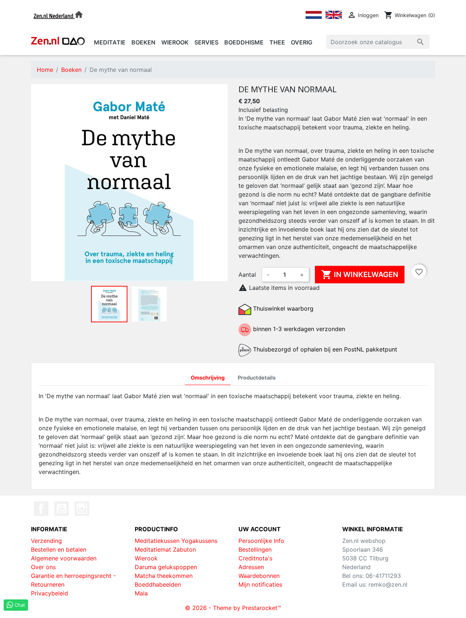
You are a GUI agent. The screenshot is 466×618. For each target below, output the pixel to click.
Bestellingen (255, 549)
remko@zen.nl (387, 584)
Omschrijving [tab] (208, 377)
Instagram (82, 508)
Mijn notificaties (260, 584)
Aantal (247, 274)
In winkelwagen (359, 274)
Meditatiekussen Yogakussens (176, 540)
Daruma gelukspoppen (166, 567)
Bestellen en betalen (58, 549)
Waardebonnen (259, 575)
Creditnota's (255, 558)
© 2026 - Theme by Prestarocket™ (233, 607)
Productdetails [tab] (257, 377)
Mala (141, 593)
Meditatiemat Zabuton (165, 549)
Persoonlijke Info (261, 540)
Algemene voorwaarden (63, 558)
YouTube (61, 508)
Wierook (146, 558)
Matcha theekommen (164, 575)
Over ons (43, 567)
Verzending (46, 540)
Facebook (41, 508)
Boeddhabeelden (158, 584)
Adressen (251, 567)
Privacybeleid (49, 593)
